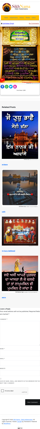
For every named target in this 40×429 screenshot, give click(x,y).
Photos (28, 18)
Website (2, 368)
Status (34, 18)
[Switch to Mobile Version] (20, 428)
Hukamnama (14, 18)
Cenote (19, 421)
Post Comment (33, 402)
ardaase (5, 164)
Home (6, 18)
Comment (4, 319)
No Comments (34, 23)
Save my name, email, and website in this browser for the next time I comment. (20, 382)
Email (2, 358)
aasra (4, 297)
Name (2, 349)
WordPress (7, 423)
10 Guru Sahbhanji (8, 251)
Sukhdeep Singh (8, 23)
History (22, 18)
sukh (3, 211)
